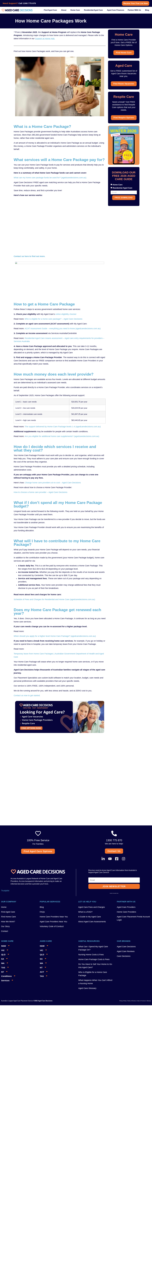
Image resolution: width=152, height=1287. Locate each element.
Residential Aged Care (122, 188)
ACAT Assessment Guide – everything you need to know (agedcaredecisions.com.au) (63, 328)
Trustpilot (5, 890)
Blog (42, 907)
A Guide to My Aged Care (89, 917)
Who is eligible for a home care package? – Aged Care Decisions (53, 319)
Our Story (5, 926)
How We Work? (8, 921)
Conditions (6, 976)
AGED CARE (46, 941)
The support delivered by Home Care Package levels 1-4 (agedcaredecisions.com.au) (63, 426)
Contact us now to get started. (27, 695)
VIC (3, 950)
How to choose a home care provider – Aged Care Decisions (40, 492)
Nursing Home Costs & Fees (91, 954)
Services (5, 980)
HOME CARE (7, 941)
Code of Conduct (141, 1000)
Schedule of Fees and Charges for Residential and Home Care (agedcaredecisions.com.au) (54, 599)
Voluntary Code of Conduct (52, 926)
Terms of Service (131, 1000)
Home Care (117, 185)
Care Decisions (123, 956)
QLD (3, 954)
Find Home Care (8, 917)
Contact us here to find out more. (29, 256)
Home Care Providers (126, 912)
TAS (3, 968)
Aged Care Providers (126, 907)
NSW (3, 946)
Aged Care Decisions (126, 946)
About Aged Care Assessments (92, 921)
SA (2, 959)
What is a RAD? (85, 912)
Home (3, 907)
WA (2, 963)
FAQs (42, 912)
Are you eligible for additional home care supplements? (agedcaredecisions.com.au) (62, 436)
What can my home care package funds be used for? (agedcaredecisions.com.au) (50, 178)
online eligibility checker (65, 314)
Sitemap (149, 1000)
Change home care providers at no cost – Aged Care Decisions (53, 483)
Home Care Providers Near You (54, 917)
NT (2, 972)
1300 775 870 (29, 3)
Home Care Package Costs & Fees (93, 959)
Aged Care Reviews (126, 951)
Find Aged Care (8, 912)
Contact (4, 931)
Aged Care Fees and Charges (91, 907)
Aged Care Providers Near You (53, 921)
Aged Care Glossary (87, 988)
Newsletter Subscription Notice (114, 893)
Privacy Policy (122, 1000)
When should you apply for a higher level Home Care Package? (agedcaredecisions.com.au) (55, 636)
